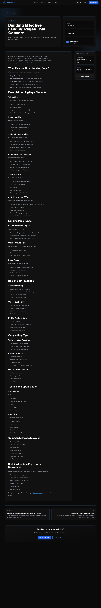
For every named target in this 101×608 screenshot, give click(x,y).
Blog (56, 2)
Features (43, 2)
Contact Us (58, 537)
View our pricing (38, 493)
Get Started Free (44, 537)
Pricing (50, 2)
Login (85, 2)
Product (36, 2)
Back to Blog (11, 13)
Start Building (93, 2)
